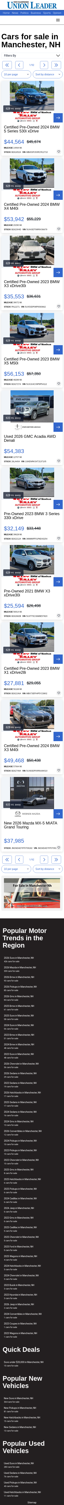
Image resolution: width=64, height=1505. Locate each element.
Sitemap (32, 1502)
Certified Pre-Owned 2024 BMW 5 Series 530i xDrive (32, 129)
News (15, 12)
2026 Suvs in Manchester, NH (19, 960)
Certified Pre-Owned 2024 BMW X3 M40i (32, 748)
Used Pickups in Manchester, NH (20, 1484)
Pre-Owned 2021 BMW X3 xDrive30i (27, 593)
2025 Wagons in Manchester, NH (20, 1258)
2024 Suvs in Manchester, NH (19, 1027)
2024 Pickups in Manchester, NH (20, 1142)
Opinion (57, 12)
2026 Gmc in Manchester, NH (18, 998)
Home (6, 12)
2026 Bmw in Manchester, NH (19, 979)
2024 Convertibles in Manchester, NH (23, 1316)
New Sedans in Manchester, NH (20, 1429)
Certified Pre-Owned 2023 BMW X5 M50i (32, 361)
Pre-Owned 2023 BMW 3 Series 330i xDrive (32, 516)
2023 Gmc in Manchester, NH (18, 1219)
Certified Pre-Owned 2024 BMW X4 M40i (32, 206)
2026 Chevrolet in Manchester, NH (21, 1065)
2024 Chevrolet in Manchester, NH (21, 1277)
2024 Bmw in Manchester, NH (19, 1046)
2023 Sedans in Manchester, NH (20, 1085)
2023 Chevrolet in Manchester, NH (21, 1162)
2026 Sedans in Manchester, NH (20, 1075)
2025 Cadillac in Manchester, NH (20, 1229)
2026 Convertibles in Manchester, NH (23, 1133)
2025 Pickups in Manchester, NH (20, 1191)
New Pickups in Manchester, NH (20, 1410)
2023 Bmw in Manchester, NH (19, 1037)
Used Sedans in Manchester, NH (20, 1475)
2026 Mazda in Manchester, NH (20, 969)
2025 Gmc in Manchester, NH (18, 1171)
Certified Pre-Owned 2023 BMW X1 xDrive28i (32, 670)
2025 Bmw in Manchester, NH (19, 1008)
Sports (47, 12)
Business (36, 12)
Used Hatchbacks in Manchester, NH (22, 1494)
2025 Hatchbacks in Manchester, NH (22, 1181)
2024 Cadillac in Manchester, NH (20, 1200)
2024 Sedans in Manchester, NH (20, 1114)
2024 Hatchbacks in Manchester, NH (22, 1268)
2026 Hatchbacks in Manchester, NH (22, 1094)
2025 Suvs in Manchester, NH (19, 1017)
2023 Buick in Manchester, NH (19, 1287)
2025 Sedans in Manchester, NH (20, 1104)
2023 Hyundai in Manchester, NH (20, 1296)
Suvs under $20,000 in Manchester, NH (23, 1364)
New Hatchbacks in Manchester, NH (22, 1419)
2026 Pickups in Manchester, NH (20, 988)
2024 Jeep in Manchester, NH (19, 1210)
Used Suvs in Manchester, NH (19, 1465)
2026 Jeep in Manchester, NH (19, 1306)
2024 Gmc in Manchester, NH (18, 1123)
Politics (25, 12)
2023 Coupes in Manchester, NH (20, 1325)
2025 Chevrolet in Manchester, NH (21, 1239)
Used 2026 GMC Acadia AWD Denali (30, 438)
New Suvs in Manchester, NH (18, 1400)
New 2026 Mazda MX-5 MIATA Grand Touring (30, 825)
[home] (32, 5)
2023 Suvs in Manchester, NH (19, 1056)
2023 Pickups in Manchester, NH (20, 1152)
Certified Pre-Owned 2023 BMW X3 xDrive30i (32, 284)
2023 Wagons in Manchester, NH (20, 1335)
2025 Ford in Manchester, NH (18, 1248)
